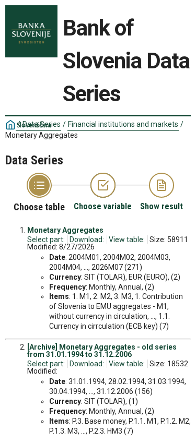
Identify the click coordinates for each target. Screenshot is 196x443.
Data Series (41, 124)
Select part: (46, 239)
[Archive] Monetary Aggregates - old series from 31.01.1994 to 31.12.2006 (102, 350)
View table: (127, 239)
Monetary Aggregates (65, 230)
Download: (87, 239)
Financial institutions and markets (123, 124)
